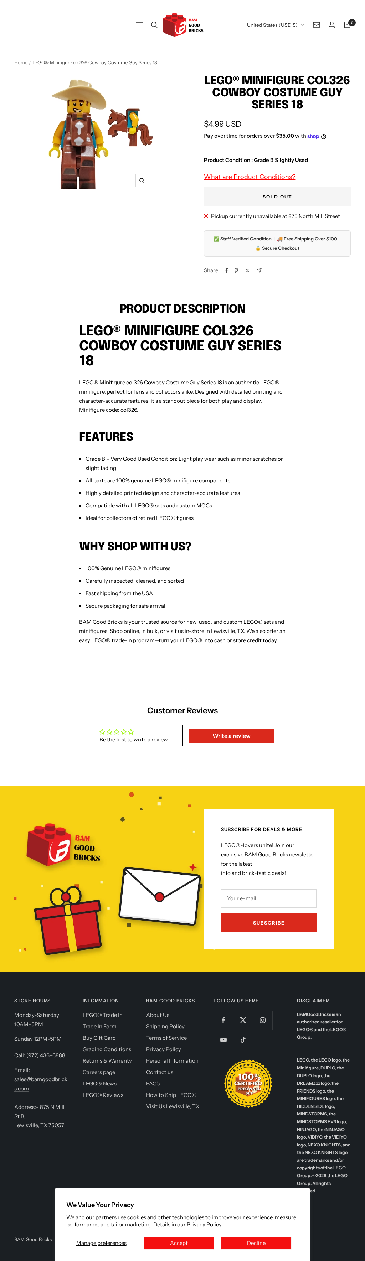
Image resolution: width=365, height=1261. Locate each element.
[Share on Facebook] (226, 270)
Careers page (99, 1072)
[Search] (154, 25)
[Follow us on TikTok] (243, 1040)
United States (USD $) (272, 25)
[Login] (332, 25)
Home (20, 62)
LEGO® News (100, 1083)
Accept (179, 1243)
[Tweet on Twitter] (248, 270)
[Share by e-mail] (259, 270)
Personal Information (172, 1060)
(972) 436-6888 (45, 1055)
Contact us (159, 1072)
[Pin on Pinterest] (236, 270)
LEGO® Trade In (103, 1015)
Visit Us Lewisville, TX (172, 1106)
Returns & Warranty (107, 1060)
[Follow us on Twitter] (243, 1020)
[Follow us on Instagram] (262, 1020)
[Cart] (347, 25)
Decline (256, 1243)
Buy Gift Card (99, 1037)
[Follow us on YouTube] (223, 1040)
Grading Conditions (107, 1049)
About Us (157, 1015)
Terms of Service (166, 1037)
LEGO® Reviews (103, 1095)
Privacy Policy (204, 1224)
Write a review (231, 735)
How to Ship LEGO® (171, 1095)
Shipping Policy (165, 1026)
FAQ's (153, 1083)
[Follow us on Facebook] (223, 1020)
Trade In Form (100, 1026)
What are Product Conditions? (249, 177)
